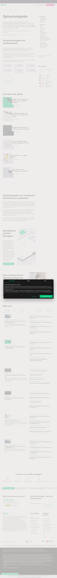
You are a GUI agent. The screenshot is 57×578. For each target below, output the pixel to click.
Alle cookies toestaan (46, 296)
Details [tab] (28, 280)
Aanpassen (33, 296)
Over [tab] (45, 280)
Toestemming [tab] (11, 280)
